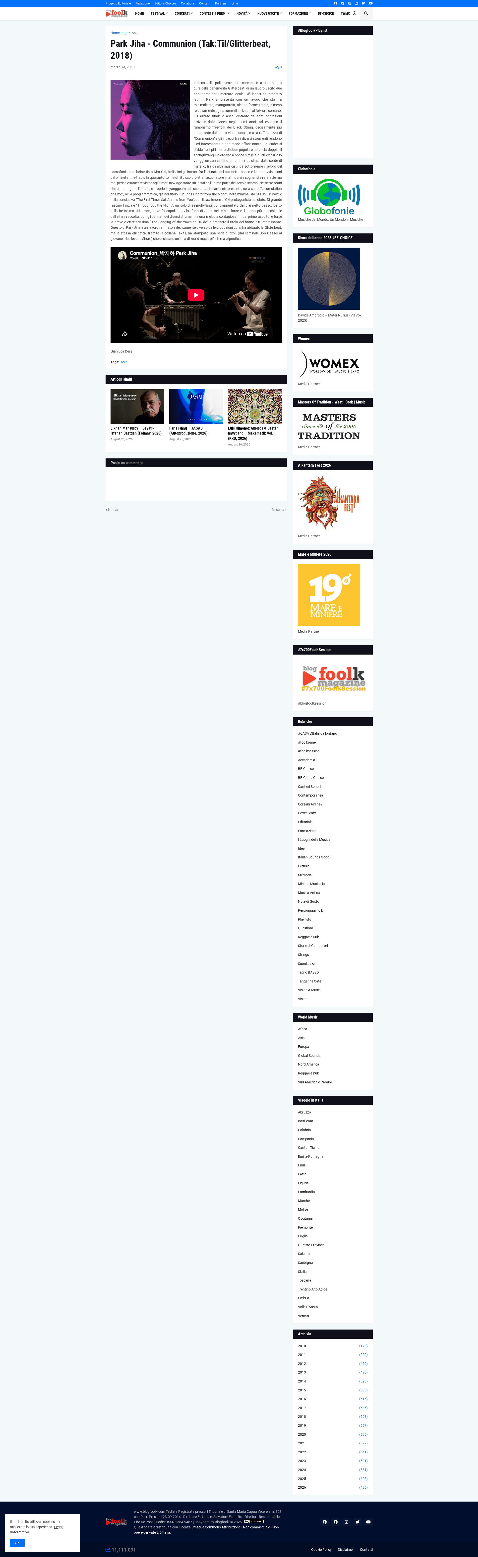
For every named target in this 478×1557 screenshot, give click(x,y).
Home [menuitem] (139, 13)
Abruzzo (304, 1112)
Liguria (303, 1183)
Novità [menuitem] (242, 13)
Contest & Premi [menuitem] (213, 13)
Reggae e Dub (308, 937)
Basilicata (305, 1121)
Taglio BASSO (308, 972)
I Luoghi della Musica (314, 840)
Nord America (308, 1064)
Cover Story (307, 813)
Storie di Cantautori (313, 946)
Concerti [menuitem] (182, 13)
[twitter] (363, 3)
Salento (304, 1254)
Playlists (304, 919)
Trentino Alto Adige (312, 1289)
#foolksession (309, 751)
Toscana (304, 1280)
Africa (302, 1029)
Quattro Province (311, 1245)
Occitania (305, 1218)
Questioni (305, 928)
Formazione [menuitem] (298, 13)
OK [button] (17, 1543)
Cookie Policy (321, 1550)
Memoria (305, 875)
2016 (333, 1399)
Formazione (307, 831)
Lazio (302, 1174)
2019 (333, 1425)
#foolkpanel (307, 742)
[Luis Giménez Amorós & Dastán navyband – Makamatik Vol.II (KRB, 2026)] (255, 406)
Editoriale (305, 822)
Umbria (303, 1298)
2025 (333, 1479)
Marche (304, 1201)
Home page (119, 33)
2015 (333, 1390)
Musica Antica (309, 893)
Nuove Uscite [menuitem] (268, 13)
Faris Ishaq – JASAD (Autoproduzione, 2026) (188, 431)
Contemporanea (310, 795)
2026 (333, 1487)
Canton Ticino (308, 1148)
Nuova (113, 510)
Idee (301, 848)
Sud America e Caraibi (315, 1082)
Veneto (303, 1316)
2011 (333, 1355)
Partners (221, 3)
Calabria (304, 1130)
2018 (333, 1417)
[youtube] (371, 3)
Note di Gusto (308, 901)
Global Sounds (309, 1056)
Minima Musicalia (311, 884)
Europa (303, 1047)
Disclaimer (346, 1550)
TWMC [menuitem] (345, 13)
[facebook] (335, 3)
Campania (306, 1139)
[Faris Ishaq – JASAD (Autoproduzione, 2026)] (196, 406)
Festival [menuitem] (158, 13)
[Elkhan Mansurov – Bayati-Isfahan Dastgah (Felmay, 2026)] (137, 406)
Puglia (303, 1236)
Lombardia (306, 1192)
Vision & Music (309, 990)
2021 (333, 1443)
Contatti (204, 3)
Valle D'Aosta (308, 1307)
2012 (333, 1364)
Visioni (303, 999)
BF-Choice (306, 769)
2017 (333, 1408)
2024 (333, 1470)
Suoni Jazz (306, 964)
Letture (303, 866)
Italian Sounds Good (313, 857)
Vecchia (278, 510)
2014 (333, 1381)
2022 (333, 1452)
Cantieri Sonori (309, 787)
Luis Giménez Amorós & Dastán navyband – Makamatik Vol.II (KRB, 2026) (253, 433)
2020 (333, 1434)
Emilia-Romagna (310, 1156)
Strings (303, 955)
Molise (303, 1209)
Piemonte (305, 1227)
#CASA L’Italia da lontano (317, 733)
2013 (333, 1372)
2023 (333, 1461)
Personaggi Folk (310, 910)
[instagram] (349, 3)
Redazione (143, 3)
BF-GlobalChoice (311, 778)
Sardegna (305, 1263)
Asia (135, 33)
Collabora (187, 3)
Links (235, 3)
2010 (333, 1346)
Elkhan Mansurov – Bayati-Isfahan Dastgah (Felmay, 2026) (136, 431)
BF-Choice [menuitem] (326, 13)
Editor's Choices (165, 3)
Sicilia (302, 1272)
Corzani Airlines (310, 804)
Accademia (306, 760)
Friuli (301, 1165)
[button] (354, 13)
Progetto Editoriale (118, 3)
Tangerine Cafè (309, 981)
